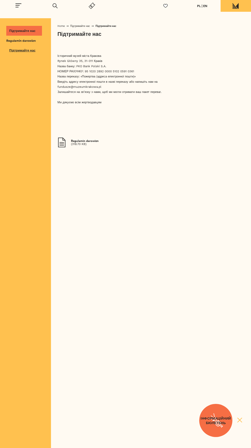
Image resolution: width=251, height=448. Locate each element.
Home (61, 25)
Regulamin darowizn (21, 40)
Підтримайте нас (22, 31)
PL (199, 5)
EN (205, 5)
